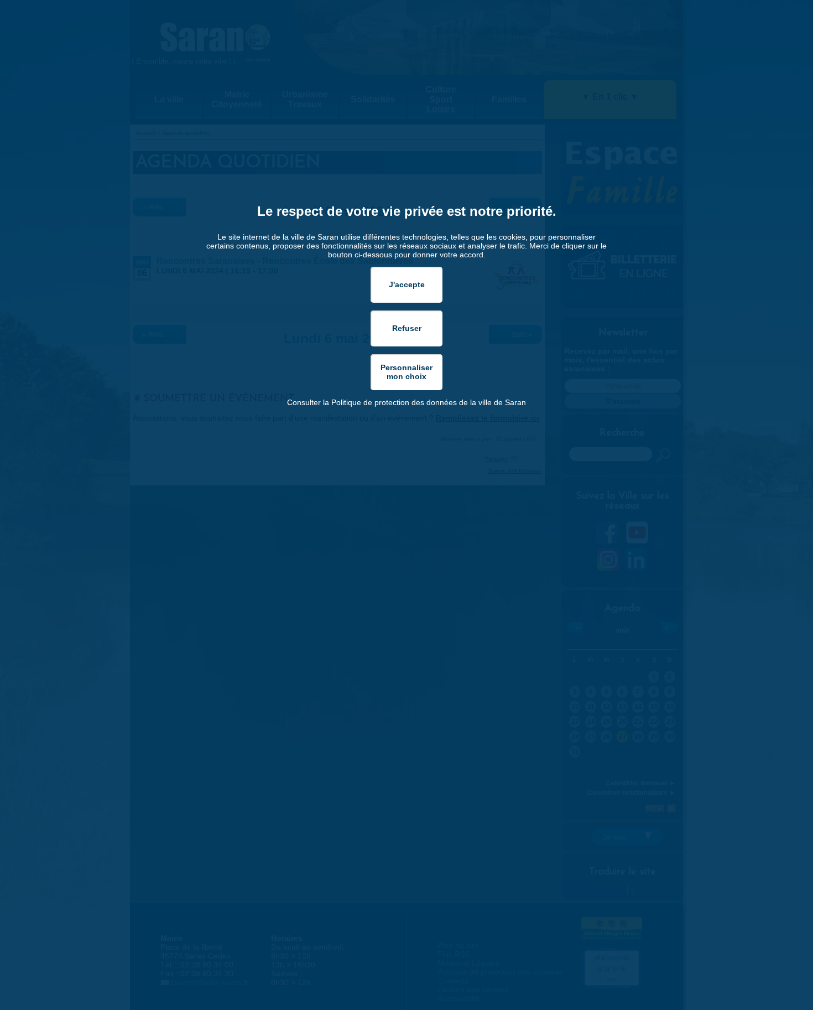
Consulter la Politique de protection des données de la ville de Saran (406, 402)
